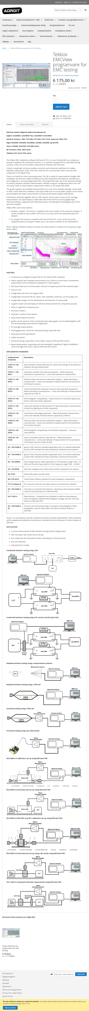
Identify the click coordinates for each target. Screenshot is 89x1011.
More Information (27, 124)
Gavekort (5, 983)
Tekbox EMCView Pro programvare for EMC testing (10, 948)
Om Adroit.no (7, 973)
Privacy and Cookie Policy (12, 993)
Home (4, 48)
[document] (45, 1005)
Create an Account (79, 2)
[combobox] (68, 10)
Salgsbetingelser (8, 977)
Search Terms (7, 996)
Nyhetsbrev (6, 986)
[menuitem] (7, 20)
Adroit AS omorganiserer (11, 990)
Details (9, 124)
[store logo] (12, 10)
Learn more (26, 1004)
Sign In (66, 2)
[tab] (9, 124)
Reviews (45, 124)
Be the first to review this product (66, 75)
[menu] (44, 30)
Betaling (5, 980)
